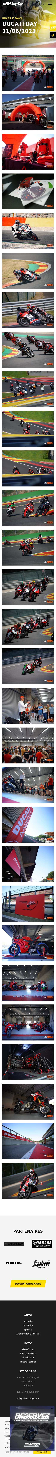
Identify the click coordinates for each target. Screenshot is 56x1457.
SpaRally (28, 1321)
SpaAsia (28, 1329)
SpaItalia (28, 1325)
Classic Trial (28, 1357)
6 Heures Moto (28, 1353)
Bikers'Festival (28, 1361)
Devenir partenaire (28, 1283)
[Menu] (50, 3)
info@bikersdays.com (28, 1398)
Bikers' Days (28, 1349)
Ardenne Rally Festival (28, 1333)
